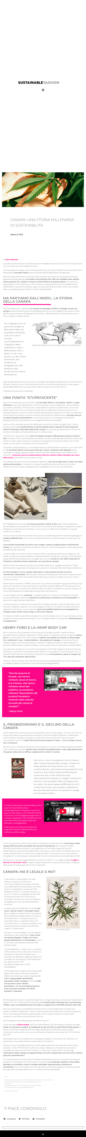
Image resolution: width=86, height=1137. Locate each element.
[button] (9, 1119)
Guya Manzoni (11, 260)
